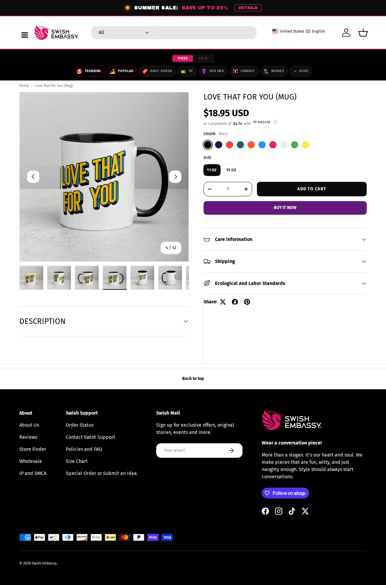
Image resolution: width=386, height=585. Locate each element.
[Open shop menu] (24, 35)
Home (24, 86)
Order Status (79, 425)
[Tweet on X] (223, 302)
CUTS (203, 58)
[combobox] (174, 32)
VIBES (183, 58)
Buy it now (285, 207)
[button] (363, 32)
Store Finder (32, 449)
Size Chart (77, 461)
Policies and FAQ (84, 449)
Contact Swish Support (90, 437)
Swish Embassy (44, 563)
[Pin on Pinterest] (247, 302)
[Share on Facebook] (235, 302)
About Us (29, 425)
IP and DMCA (32, 473)
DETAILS (248, 8)
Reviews (28, 437)
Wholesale (30, 461)
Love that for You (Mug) (54, 86)
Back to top (193, 378)
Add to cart (311, 188)
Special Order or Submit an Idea (101, 473)
